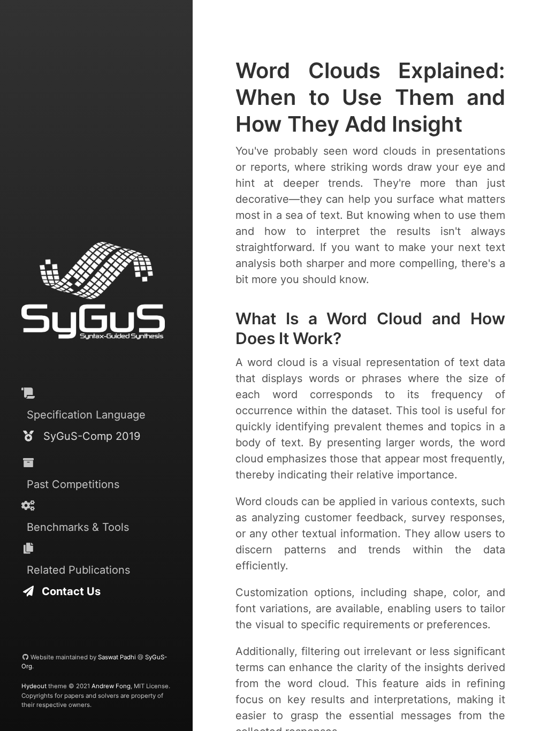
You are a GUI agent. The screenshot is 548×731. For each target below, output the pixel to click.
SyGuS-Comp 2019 (87, 436)
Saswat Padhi (117, 657)
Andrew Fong (111, 686)
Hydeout (34, 686)
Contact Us (68, 591)
